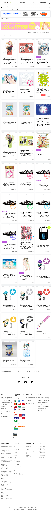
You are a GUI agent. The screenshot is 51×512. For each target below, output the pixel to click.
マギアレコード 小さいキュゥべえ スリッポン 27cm (43, 214)
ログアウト (28, 449)
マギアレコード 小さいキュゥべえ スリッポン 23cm (26, 184)
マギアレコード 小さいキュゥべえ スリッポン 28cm (9, 246)
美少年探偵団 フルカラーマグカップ (9, 360)
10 (34, 35)
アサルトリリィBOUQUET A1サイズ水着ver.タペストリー (9, 276)
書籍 (14, 446)
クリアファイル (17, 464)
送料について (41, 448)
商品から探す (17, 443)
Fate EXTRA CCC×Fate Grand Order (6, 488)
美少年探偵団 (3, 456)
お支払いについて (42, 449)
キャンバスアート (17, 451)
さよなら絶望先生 (4, 468)
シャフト (3, 493)
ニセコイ (3, 485)
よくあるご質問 (42, 446)
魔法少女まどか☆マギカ (6, 470)
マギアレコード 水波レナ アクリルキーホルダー (9, 122)
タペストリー (16, 449)
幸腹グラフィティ (4, 492)
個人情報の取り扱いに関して (34, 507)
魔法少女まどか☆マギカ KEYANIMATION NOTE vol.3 (42, 61)
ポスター (15, 452)
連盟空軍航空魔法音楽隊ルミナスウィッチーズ (6, 454)
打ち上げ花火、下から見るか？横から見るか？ (6, 483)
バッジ (15, 467)
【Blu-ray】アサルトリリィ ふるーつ (43, 154)
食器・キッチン (17, 473)
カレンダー (16, 471)
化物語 (2, 478)
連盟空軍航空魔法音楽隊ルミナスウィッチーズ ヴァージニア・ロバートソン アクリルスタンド (9, 153)
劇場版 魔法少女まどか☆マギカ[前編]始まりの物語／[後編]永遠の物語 (6, 473)
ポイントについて (42, 455)
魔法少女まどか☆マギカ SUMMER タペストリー (9, 91)
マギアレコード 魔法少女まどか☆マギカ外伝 (6, 458)
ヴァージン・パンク (5, 450)
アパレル (15, 454)
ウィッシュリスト (29, 453)
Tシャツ (15, 455)
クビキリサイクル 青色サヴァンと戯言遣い (6, 490)
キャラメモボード (17, 463)
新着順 (47, 32)
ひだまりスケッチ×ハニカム (6, 467)
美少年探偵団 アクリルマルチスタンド (26, 360)
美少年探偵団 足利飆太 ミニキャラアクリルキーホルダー (9, 333)
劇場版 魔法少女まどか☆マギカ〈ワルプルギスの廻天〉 (6, 448)
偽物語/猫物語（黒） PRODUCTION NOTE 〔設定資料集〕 (43, 90)
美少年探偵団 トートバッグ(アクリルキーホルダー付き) (43, 245)
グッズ (15, 458)
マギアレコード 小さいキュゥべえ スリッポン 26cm (26, 214)
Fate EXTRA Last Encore (6, 476)
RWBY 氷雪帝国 (4, 451)
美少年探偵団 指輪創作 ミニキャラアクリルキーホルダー (26, 333)
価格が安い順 (35, 32)
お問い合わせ (41, 457)
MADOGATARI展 (4, 475)
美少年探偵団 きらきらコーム (43, 333)
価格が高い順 (42, 32)
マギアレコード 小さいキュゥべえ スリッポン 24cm (43, 185)
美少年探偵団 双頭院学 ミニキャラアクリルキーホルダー (9, 305)
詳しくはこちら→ (5, 416)
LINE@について (42, 454)
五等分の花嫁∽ (4, 496)
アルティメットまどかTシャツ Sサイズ (26, 91)
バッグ (15, 457)
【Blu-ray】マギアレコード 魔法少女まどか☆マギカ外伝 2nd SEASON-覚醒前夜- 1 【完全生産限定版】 (26, 245)
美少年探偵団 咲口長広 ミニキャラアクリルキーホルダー (26, 305)
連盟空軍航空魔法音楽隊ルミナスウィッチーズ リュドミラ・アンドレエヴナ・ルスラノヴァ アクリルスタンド (9, 60)
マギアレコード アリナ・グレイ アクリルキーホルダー (26, 122)
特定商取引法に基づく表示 (20, 507)
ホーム (2, 18)
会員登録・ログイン (30, 443)
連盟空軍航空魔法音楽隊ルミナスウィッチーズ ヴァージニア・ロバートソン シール (26, 153)
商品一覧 (33, 2)
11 (36, 35)
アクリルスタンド (17, 460)
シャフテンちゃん (4, 495)
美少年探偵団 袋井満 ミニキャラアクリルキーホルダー (43, 305)
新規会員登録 (43, 2)
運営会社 (10, 507)
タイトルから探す (5, 443)
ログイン (28, 448)
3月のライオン (4, 481)
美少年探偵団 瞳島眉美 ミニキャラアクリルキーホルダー (43, 276)
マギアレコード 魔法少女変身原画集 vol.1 (9, 184)
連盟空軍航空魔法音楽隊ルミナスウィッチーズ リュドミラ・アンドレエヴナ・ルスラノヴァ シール (26, 60)
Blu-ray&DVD (16, 448)
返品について (41, 451)
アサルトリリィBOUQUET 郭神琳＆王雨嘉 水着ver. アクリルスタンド (26, 277)
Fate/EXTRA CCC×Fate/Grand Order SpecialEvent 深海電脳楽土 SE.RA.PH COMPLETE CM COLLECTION (43, 122)
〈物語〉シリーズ (4, 465)
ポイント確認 (28, 456)
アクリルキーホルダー (18, 461)
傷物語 (2, 479)
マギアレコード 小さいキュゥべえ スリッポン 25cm (9, 215)
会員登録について (42, 452)
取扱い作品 (22, 2)
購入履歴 (28, 455)
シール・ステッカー (18, 466)
